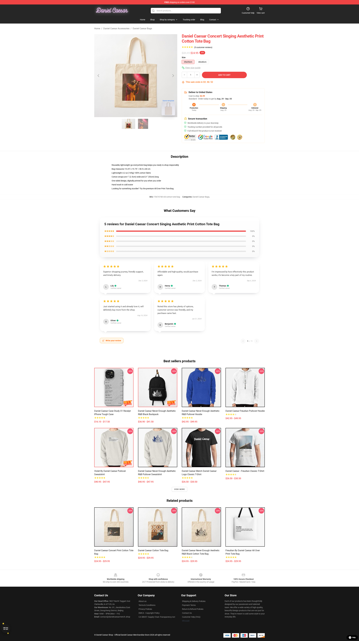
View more (179, 489)
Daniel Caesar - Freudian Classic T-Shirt (244, 471)
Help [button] (354, 637)
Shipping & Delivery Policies (193, 601)
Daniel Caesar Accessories (116, 28)
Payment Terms (189, 605)
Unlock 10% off (5, 628)
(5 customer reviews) (203, 47)
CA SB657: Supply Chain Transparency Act (157, 617)
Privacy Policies (145, 609)
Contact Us (187, 613)
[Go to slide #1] (128, 124)
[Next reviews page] (256, 341)
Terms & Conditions (147, 605)
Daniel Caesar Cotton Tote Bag (153, 550)
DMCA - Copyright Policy (149, 613)
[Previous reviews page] (243, 341)
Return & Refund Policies (192, 609)
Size (184, 57)
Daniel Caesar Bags (142, 28)
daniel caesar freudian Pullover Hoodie (245, 411)
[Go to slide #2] (143, 124)
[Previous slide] (99, 76)
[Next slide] (173, 76)
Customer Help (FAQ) (191, 617)
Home (97, 28)
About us (142, 601)
